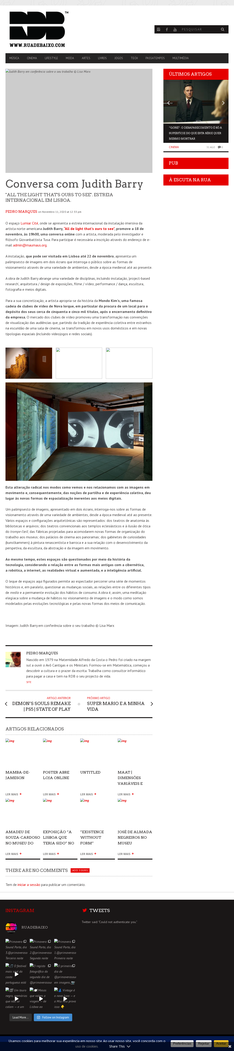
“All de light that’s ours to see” (89, 228)
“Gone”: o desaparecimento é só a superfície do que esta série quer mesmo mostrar (195, 133)
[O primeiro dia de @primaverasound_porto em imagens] (65, 974)
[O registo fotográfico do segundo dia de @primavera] (41, 974)
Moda (70, 58)
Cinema (32, 58)
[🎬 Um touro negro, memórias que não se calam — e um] (16, 998)
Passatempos (155, 58)
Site (28, 682)
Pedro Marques (21, 212)
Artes (86, 58)
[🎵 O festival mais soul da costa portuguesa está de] (16, 974)
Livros (102, 58)
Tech (134, 58)
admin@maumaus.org (30, 245)
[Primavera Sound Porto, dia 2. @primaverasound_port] (41, 950)
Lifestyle (51, 58)
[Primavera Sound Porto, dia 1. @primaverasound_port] (65, 950)
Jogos (118, 58)
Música (14, 58)
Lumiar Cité (29, 223)
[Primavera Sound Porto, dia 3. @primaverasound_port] (16, 950)
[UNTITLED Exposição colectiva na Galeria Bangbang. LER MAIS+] (97, 742)
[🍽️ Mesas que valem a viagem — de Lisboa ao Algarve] (41, 998)
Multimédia (181, 58)
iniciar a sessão (29, 884)
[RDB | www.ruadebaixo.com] (38, 29)
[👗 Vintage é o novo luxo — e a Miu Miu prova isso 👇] (65, 998)
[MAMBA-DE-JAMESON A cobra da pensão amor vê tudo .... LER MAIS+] (22, 742)
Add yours (80, 870)
